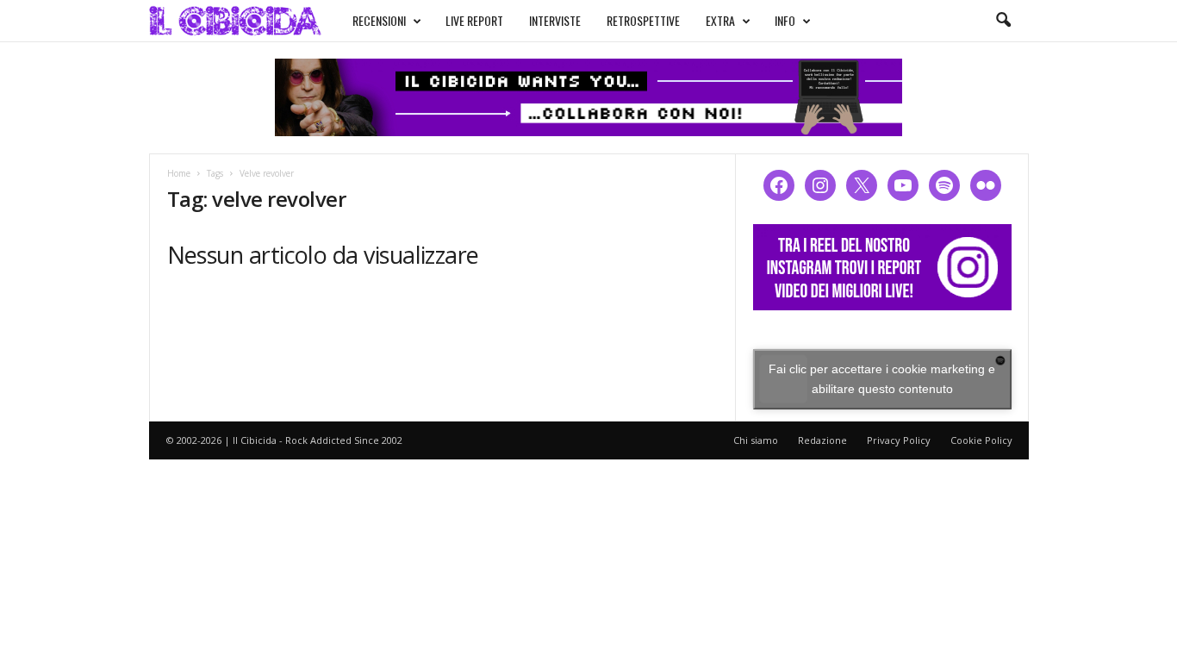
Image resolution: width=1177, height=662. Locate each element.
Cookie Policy (981, 440)
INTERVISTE (555, 20)
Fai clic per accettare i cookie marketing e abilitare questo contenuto (882, 379)
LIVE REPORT (474, 20)
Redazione (822, 440)
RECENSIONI (379, 20)
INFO (785, 20)
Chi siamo (755, 440)
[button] (1003, 21)
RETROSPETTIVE (643, 20)
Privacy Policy (899, 440)
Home (178, 173)
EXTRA (720, 20)
